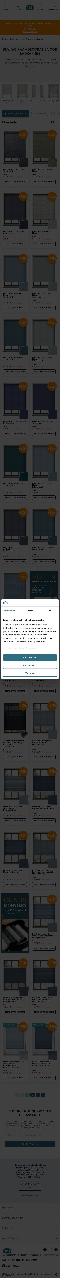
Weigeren (30, 673)
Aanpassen (28, 665)
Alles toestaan (30, 657)
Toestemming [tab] (10, 610)
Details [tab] (30, 610)
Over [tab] (49, 610)
